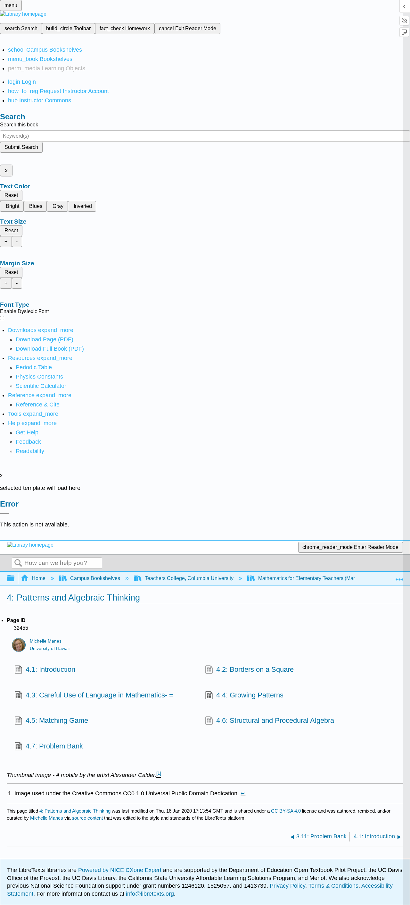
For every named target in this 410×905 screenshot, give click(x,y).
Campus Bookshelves (95, 578)
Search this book (19, 124)
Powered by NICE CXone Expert (120, 870)
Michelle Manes (46, 641)
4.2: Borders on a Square (255, 669)
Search (18, 563)
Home (38, 578)
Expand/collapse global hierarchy (14, 578)
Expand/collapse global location (399, 576)
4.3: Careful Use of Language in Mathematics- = (99, 695)
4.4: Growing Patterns (249, 695)
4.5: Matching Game (57, 720)
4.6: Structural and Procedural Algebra (275, 720)
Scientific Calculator (41, 386)
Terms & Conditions (333, 886)
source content (87, 818)
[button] (28, 442)
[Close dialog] (4, 513)
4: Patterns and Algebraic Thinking (75, 811)
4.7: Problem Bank (54, 746)
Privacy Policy (287, 886)
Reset (11, 195)
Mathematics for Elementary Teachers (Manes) (311, 578)
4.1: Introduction (50, 669)
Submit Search (21, 147)
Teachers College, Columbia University (189, 578)
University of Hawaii (50, 648)
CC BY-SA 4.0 (286, 811)
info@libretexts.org (149, 894)
